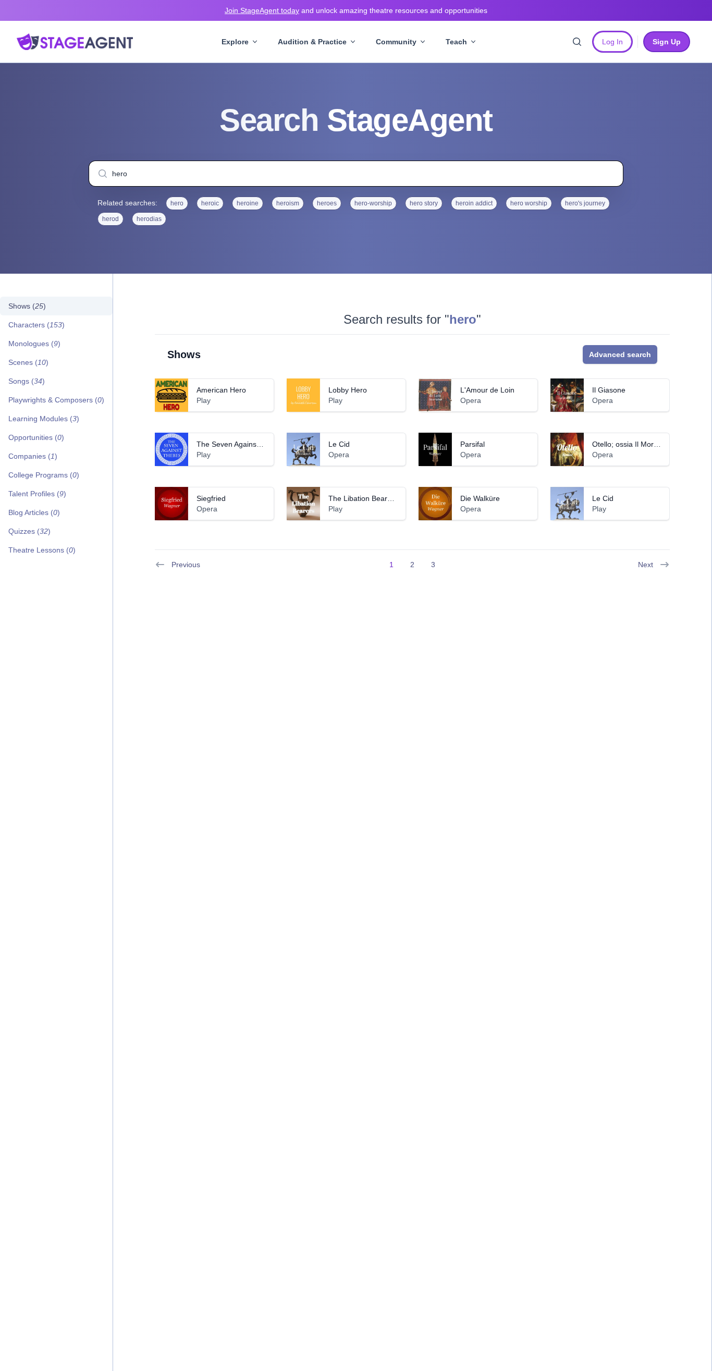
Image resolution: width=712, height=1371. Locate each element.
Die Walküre (480, 498)
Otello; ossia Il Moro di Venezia (643, 444)
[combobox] (356, 173)
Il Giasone (608, 390)
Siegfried (211, 498)
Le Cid (339, 444)
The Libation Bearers (363, 498)
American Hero (221, 390)
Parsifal (472, 444)
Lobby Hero (347, 390)
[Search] (577, 41)
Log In (612, 42)
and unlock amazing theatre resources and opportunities (356, 10)
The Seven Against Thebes (241, 444)
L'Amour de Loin (487, 390)
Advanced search (620, 354)
